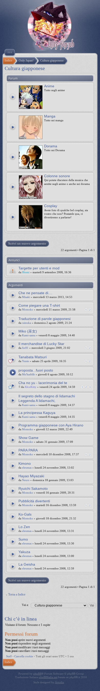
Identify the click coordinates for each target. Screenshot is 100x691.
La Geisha (26, 564)
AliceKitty (30, 386)
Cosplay (50, 206)
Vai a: (25, 605)
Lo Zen (24, 527)
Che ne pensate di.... (35, 293)
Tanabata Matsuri (32, 357)
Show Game (28, 438)
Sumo (23, 539)
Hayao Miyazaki (31, 476)
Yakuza (24, 552)
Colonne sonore (57, 176)
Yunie (25, 361)
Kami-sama (28, 335)
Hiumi (25, 272)
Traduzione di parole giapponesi (44, 319)
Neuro (25, 480)
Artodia (59, 682)
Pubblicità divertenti (34, 501)
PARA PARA (28, 450)
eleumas (27, 467)
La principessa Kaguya (36, 413)
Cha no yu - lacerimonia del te (42, 383)
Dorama (50, 146)
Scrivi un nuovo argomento (27, 243)
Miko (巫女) (27, 331)
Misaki (26, 297)
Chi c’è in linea (21, 619)
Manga (49, 116)
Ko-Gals (25, 514)
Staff (9, 656)
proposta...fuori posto (35, 370)
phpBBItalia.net (48, 677)
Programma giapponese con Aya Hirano (50, 425)
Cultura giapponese (25, 68)
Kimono (24, 463)
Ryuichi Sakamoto (33, 488)
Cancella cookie (23, 656)
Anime (49, 86)
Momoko (27, 309)
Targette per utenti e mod (38, 268)
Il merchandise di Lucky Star (41, 344)
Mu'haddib (28, 374)
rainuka (26, 322)
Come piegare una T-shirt (39, 305)
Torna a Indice (16, 594)
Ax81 (25, 347)
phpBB (37, 673)
